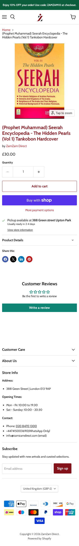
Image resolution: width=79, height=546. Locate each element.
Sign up (62, 468)
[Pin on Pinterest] (29, 259)
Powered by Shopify (39, 538)
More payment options (39, 210)
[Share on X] (13, 259)
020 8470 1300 (26, 426)
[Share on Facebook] (5, 259)
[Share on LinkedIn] (21, 259)
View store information (20, 229)
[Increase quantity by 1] (38, 171)
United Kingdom (37, 488)
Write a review (39, 308)
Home (6, 30)
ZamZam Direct (16, 146)
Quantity (7, 162)
